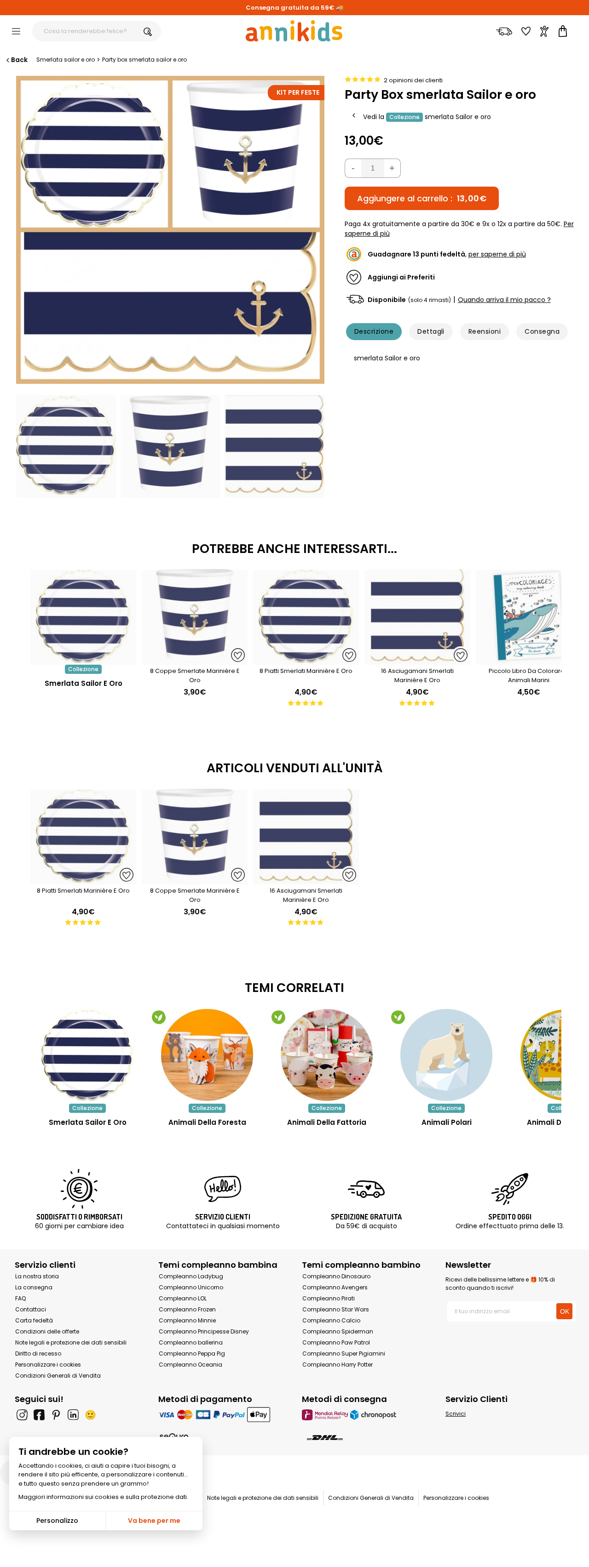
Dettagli (431, 331)
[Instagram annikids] (22, 1414)
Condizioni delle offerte (47, 1331)
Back (19, 59)
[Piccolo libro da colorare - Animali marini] (529, 659)
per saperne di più (497, 254)
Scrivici (455, 1414)
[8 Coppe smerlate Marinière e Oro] (195, 659)
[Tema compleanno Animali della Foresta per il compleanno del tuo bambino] (207, 1055)
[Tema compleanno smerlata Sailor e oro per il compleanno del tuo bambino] (87, 1055)
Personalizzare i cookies (48, 1364)
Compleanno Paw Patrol (336, 1342)
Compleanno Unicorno (191, 1287)
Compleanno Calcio (331, 1320)
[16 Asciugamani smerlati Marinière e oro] (417, 659)
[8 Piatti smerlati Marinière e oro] (306, 659)
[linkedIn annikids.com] (73, 1414)
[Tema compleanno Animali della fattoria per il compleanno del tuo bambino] (327, 1055)
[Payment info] (222, 1414)
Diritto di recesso (38, 1353)
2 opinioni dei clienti (413, 80)
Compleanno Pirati (328, 1298)
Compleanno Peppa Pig (192, 1353)
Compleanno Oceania (190, 1364)
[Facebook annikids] (39, 1414)
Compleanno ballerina (191, 1342)
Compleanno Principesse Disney (204, 1331)
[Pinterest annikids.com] (56, 1414)
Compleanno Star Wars (335, 1309)
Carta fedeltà (34, 1320)
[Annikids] (294, 30)
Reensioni (484, 331)
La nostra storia (37, 1276)
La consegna (33, 1287)
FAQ (20, 1298)
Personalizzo (57, 1520)
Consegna (542, 331)
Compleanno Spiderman (337, 1331)
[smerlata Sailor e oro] (83, 659)
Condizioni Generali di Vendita (58, 1375)
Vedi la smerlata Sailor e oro (427, 116)
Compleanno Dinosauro (336, 1276)
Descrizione (373, 331)
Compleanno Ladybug (191, 1276)
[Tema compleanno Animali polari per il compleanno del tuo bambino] (446, 1055)
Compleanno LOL (183, 1298)
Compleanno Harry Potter (337, 1364)
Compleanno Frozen (187, 1309)
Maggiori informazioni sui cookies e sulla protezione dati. (103, 1497)
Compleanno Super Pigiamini (343, 1353)
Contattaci (30, 1309)
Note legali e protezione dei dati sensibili (71, 1342)
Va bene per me (154, 1520)
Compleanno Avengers (335, 1287)
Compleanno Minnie (187, 1320)
